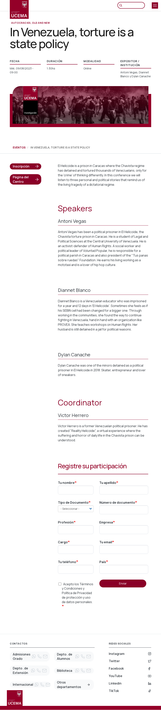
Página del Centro (21, 179)
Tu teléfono (67, 562)
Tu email (105, 542)
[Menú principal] (155, 5)
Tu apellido (107, 483)
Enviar (123, 583)
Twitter (114, 661)
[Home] (19, 9)
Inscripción (21, 166)
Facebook (116, 668)
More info (88, 685)
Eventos (19, 147)
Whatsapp (33, 656)
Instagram (116, 654)
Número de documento (117, 502)
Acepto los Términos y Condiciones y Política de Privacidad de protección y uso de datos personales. (77, 593)
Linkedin (115, 683)
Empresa (106, 522)
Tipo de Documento (73, 502)
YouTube (115, 676)
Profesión (66, 522)
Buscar (121, 5)
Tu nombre (66, 483)
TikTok (114, 691)
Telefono (39, 656)
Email (45, 656)
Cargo (63, 542)
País (102, 562)
